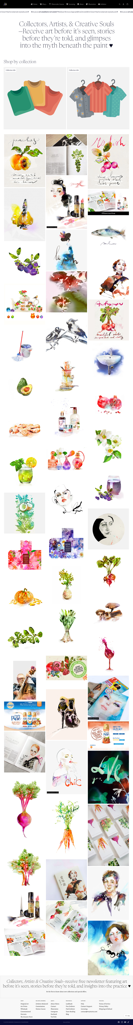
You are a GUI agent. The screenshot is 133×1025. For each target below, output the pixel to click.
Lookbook (69, 1004)
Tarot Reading (70, 1011)
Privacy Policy (103, 1006)
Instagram (54, 1011)
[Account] (123, 4)
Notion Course (41, 1009)
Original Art (25, 1004)
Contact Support (86, 1006)
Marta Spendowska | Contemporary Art (13, 1022)
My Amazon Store (27, 1017)
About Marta (55, 1004)
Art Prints (24, 1006)
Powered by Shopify (24, 1022)
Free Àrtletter (70, 1006)
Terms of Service (104, 1004)
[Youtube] (125, 1022)
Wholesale (24, 1009)
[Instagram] (122, 1022)
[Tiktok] (128, 1022)
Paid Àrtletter (70, 1009)
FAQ (82, 1004)
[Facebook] (119, 1022)
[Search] (120, 4)
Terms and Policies (66, 1022)
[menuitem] (34, 4)
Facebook (54, 1014)
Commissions (40, 1006)
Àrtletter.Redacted (42, 1004)
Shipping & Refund (105, 1009)
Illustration (54, 1009)
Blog (67, 1014)
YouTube (54, 1017)
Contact (53, 1006)
